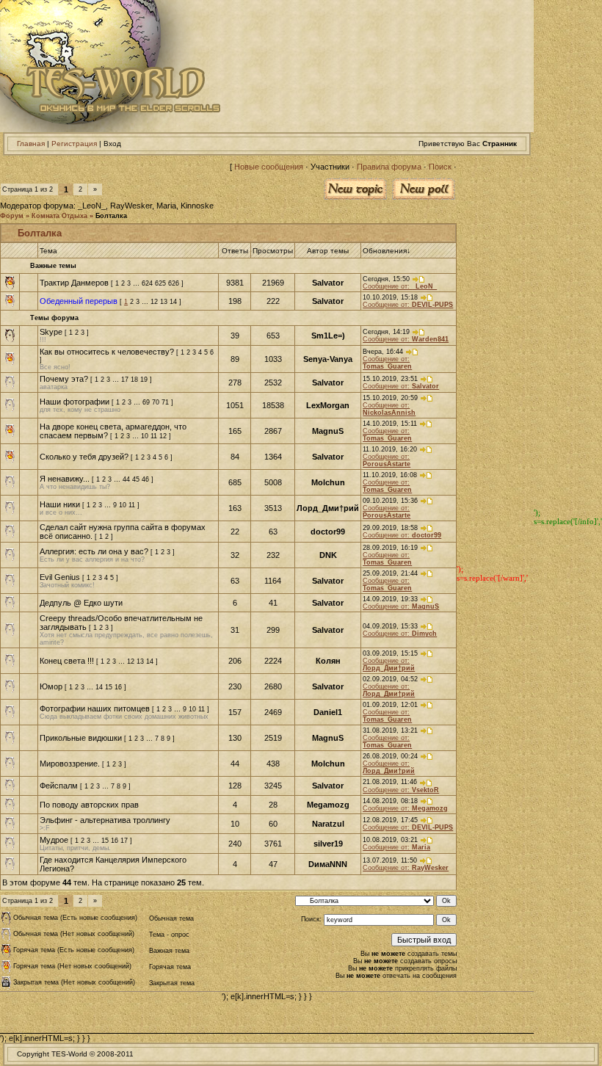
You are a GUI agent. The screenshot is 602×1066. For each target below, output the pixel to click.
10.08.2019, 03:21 (391, 840)
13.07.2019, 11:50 (391, 860)
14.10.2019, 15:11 (391, 423)
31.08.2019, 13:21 (391, 730)
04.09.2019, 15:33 (391, 626)
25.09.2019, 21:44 (391, 573)
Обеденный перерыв (78, 301)
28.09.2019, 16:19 (391, 547)
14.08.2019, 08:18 (391, 801)
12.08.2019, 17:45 (391, 820)
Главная (31, 143)
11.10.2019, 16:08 (391, 475)
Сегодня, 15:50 (387, 279)
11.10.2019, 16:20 (391, 449)
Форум (11, 216)
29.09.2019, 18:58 (391, 528)
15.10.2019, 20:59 (391, 398)
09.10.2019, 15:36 (391, 500)
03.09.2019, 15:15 (391, 653)
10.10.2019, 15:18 (391, 297)
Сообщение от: (400, 286)
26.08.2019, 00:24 (391, 756)
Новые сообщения (268, 166)
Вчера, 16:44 (384, 351)
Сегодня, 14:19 (387, 332)
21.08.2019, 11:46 (391, 782)
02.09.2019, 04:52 (391, 679)
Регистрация (74, 143)
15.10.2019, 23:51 (391, 378)
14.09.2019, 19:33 (391, 599)
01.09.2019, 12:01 (391, 704)
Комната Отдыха (59, 216)
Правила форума (389, 166)
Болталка (111, 216)
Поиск (440, 166)
